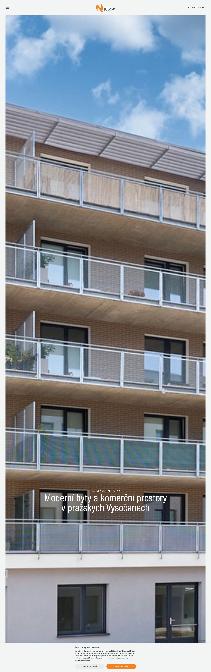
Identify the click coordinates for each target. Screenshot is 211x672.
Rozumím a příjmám (121, 666)
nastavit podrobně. (82, 660)
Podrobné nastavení (90, 666)
